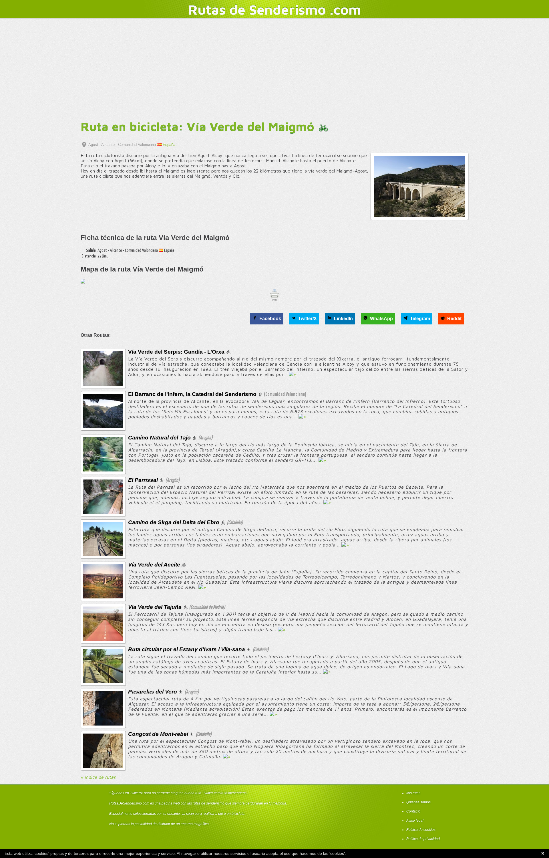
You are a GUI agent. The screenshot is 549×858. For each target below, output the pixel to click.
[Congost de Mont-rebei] (103, 766)
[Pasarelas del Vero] (103, 724)
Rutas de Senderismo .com (274, 9)
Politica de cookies (420, 830)
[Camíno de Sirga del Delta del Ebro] (103, 554)
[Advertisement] (274, 71)
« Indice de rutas (98, 777)
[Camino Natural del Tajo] (103, 469)
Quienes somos (418, 802)
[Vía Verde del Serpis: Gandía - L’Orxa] (103, 384)
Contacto (413, 811)
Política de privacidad (423, 839)
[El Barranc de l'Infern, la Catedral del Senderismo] (103, 426)
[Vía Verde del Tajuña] (103, 639)
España (168, 144)
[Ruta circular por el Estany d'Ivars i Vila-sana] (103, 681)
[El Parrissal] (103, 512)
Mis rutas (413, 793)
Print (274, 299)
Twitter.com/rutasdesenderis (224, 793)
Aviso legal (414, 821)
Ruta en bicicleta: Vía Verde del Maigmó (199, 126)
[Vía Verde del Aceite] (103, 597)
